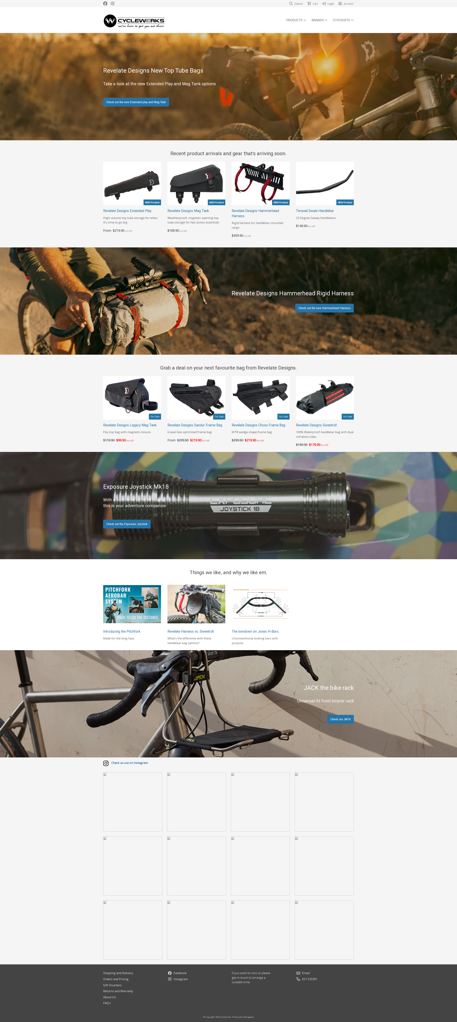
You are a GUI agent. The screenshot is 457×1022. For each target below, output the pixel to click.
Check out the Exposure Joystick (126, 524)
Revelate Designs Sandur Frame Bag (194, 425)
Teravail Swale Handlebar (315, 211)
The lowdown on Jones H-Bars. (255, 631)
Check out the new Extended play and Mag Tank (136, 102)
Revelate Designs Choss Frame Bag (258, 425)
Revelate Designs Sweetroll (316, 425)
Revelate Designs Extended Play (127, 211)
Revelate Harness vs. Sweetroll (190, 631)
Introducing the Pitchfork (121, 631)
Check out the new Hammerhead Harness (324, 308)
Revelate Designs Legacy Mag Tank (130, 425)
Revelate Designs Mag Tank (188, 211)
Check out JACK (340, 719)
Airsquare (249, 1017)
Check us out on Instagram (129, 763)
